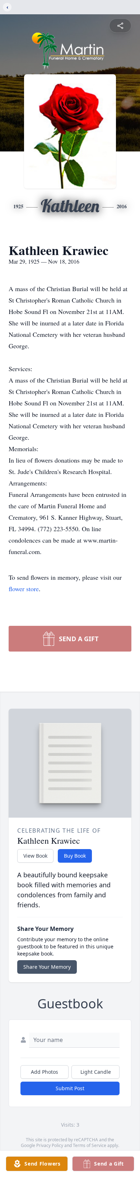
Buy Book (75, 855)
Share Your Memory (47, 966)
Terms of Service (89, 1145)
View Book (35, 855)
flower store (24, 588)
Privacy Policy (49, 1145)
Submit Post (70, 1088)
